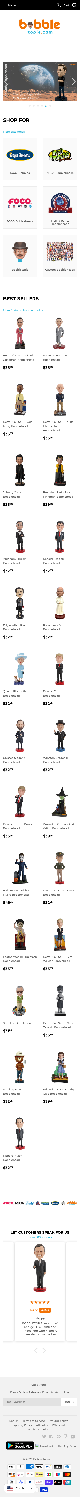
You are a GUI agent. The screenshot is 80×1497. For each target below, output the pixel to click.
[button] (37, 1351)
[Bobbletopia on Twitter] (44, 1437)
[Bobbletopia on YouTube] (73, 1437)
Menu (12, 5)
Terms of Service (34, 1420)
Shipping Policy (21, 1425)
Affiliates (42, 1425)
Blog (46, 1429)
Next (74, 81)
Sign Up (69, 1402)
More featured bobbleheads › (23, 310)
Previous (5, 81)
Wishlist (33, 1429)
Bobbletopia (41, 1459)
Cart (66, 5)
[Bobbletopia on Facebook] (51, 1437)
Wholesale (59, 1425)
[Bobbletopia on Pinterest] (58, 1437)
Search (14, 1420)
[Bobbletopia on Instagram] (66, 1437)
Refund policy (58, 1420)
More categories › (14, 131)
